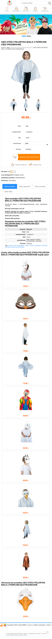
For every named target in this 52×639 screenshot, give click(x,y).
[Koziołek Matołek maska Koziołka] (25, 280)
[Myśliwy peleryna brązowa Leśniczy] (25, 571)
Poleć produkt (40, 186)
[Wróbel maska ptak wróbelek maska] (25, 312)
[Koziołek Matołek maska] (25, 474)
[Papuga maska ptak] (25, 409)
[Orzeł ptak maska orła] (25, 506)
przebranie (38, 245)
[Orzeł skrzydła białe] (25, 377)
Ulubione (35, 11)
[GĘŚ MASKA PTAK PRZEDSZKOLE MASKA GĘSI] (25, 610)
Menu (7, 11)
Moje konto (26, 11)
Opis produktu (9, 186)
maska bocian (29, 245)
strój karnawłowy (19, 247)
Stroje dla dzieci (15, 47)
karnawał (44, 245)
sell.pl (29, 625)
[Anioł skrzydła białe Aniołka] (25, 345)
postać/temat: (17, 143)
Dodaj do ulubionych (21, 164)
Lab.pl (48, 625)
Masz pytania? (24, 186)
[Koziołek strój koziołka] (25, 442)
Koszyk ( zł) (44, 11)
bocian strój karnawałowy (16, 245)
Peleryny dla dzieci (27, 47)
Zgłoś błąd (8, 191)
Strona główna (17, 11)
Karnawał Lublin (9, 247)
